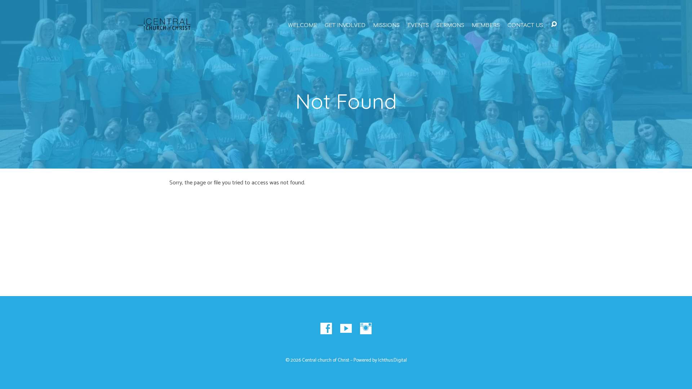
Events (418, 25)
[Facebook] (326, 328)
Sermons (450, 25)
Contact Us (525, 25)
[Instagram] (366, 328)
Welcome (302, 25)
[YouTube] (346, 328)
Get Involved (345, 25)
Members (486, 25)
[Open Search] (554, 24)
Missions (386, 25)
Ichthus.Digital (392, 360)
